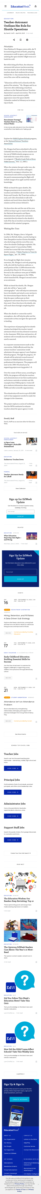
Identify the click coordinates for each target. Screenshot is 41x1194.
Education (9, 18)
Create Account (20, 1099)
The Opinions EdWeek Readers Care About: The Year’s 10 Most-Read (18, 949)
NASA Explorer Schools (21, 138)
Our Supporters (9, 1150)
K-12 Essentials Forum (25, 652)
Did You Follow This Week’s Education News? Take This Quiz (17, 1001)
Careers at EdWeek (10, 1153)
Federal (7, 471)
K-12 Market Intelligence (31, 1174)
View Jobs (12, 768)
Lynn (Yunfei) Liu (9, 1013)
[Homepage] (20, 6)
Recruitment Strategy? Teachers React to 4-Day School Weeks (13, 122)
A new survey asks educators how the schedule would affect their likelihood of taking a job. (19, 128)
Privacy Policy (19, 1184)
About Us (7, 1135)
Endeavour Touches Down (14, 460)
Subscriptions (8, 1163)
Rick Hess (7, 543)
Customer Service (29, 1146)
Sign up (20, 579)
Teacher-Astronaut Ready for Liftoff (13, 476)
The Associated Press (11, 463)
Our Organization (9, 1139)
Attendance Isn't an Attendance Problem (19, 703)
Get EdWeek (8, 1159)
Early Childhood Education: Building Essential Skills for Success (17, 659)
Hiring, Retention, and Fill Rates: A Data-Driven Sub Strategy (19, 617)
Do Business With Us (31, 1159)
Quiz (14, 995)
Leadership (10, 12)
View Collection (20, 488)
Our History (7, 1143)
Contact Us (28, 1135)
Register (8, 632)
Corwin (29, 721)
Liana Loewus (8, 450)
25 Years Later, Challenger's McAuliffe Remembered (12, 445)
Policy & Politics (20, 12)
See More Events (20, 734)
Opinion (16, 533)
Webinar (7, 612)
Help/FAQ (27, 1143)
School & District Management (10, 116)
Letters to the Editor (30, 1139)
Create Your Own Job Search (20, 853)
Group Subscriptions (10, 1170)
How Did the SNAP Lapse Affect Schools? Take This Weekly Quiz (19, 1050)
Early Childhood (10, 652)
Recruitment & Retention (20, 609)
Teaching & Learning (33, 12)
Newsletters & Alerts (10, 1166)
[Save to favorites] (20, 39)
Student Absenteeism (19, 697)
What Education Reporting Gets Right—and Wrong (12, 538)
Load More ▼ (21, 1074)
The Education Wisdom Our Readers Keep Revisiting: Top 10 (19, 899)
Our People (7, 1146)
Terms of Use (21, 1189)
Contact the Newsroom (31, 1150)
